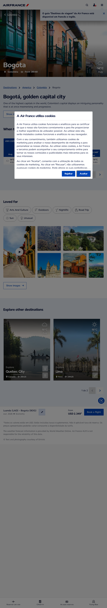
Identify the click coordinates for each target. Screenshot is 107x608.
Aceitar (83, 173)
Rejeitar (69, 173)
